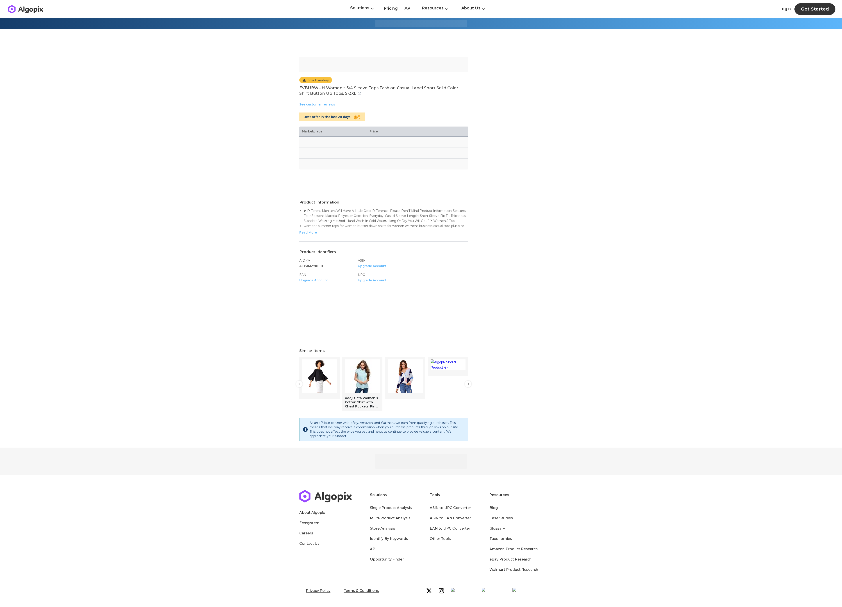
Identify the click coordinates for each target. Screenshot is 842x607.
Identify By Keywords (389, 539)
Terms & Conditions (361, 591)
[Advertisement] (421, 43)
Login (785, 8)
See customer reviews (317, 104)
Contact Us (309, 543)
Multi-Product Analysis (390, 518)
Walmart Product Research (513, 570)
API (408, 8)
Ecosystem (309, 523)
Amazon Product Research (513, 549)
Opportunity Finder (387, 559)
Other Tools (440, 539)
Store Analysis (382, 528)
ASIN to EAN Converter (450, 518)
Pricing (391, 8)
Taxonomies (500, 539)
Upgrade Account (372, 266)
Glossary (497, 528)
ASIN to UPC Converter (450, 508)
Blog (493, 508)
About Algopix (312, 513)
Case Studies (501, 518)
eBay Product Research (510, 559)
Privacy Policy (318, 591)
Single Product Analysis (391, 508)
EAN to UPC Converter (450, 528)
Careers (306, 533)
